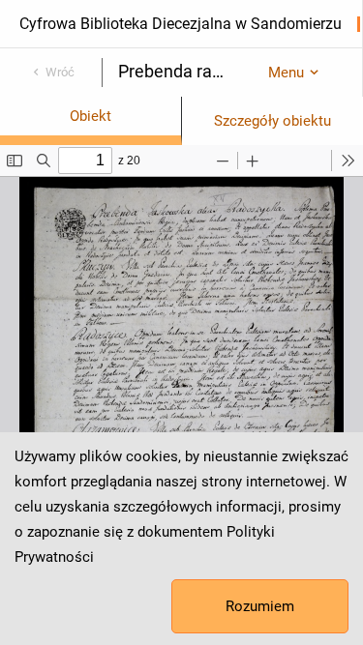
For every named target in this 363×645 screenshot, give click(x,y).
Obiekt (90, 116)
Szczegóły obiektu (272, 121)
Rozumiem (260, 606)
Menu (286, 72)
